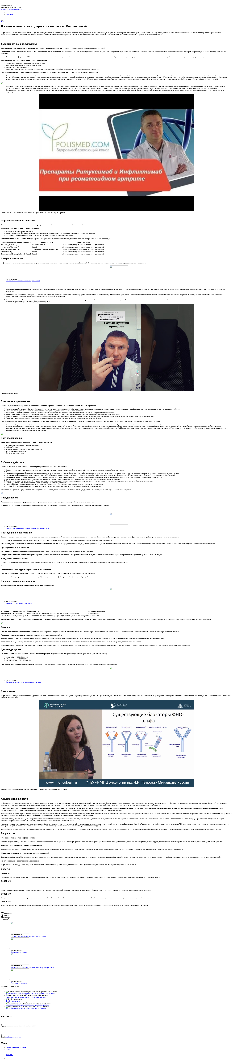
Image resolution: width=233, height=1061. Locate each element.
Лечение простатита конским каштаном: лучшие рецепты (32, 967)
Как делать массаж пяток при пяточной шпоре (23, 682)
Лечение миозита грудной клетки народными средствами (27, 1005)
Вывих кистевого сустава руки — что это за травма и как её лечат (30, 993)
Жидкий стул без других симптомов (19, 603)
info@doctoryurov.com (13, 1037)
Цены (8, 1049)
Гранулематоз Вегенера (19, 952)
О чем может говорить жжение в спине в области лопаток (28, 528)
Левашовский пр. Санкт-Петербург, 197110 (21, 1026)
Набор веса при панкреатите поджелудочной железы (26, 997)
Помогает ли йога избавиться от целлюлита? (23, 281)
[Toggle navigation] (2, 20)
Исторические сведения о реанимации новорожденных (26, 1009)
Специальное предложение (16, 1047)
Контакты (9, 14)
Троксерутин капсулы (19, 983)
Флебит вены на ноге (13, 1001)
